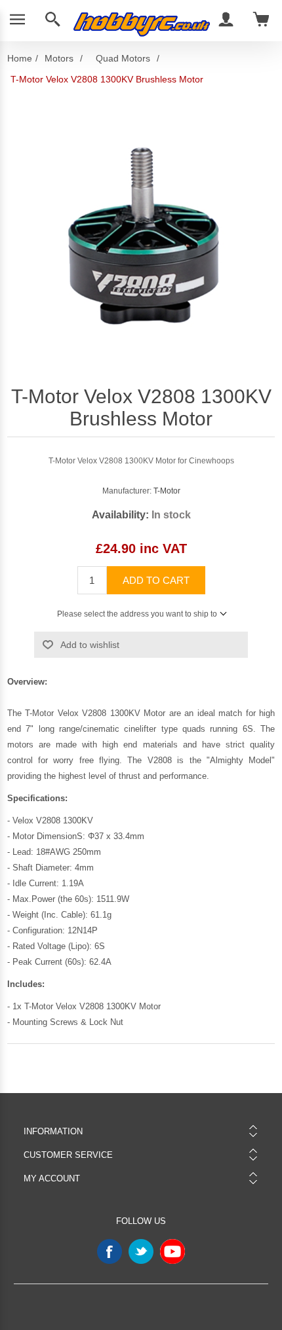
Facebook (109, 1251)
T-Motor (166, 490)
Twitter (141, 1251)
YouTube (172, 1251)
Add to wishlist (89, 644)
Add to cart (156, 580)
